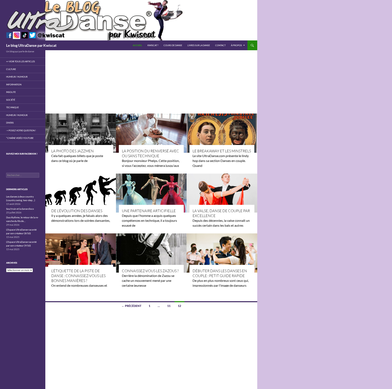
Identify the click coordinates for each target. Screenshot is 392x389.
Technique (12, 107)
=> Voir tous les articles (20, 61)
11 (168, 306)
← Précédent (131, 306)
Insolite (11, 92)
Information (13, 84)
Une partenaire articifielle (149, 210)
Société (10, 99)
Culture (11, 69)
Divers (10, 122)
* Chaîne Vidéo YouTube (19, 138)
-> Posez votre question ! (21, 130)
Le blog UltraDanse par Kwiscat (31, 45)
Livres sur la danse (198, 45)
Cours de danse (173, 45)
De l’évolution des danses (76, 210)
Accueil (137, 45)
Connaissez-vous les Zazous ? (150, 271)
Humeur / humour (17, 76)
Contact (220, 45)
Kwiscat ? (152, 45)
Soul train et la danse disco (20, 208)
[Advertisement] (151, 80)
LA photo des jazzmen (72, 151)
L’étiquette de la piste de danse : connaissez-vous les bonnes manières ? (78, 276)
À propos (236, 45)
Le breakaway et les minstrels (222, 151)
